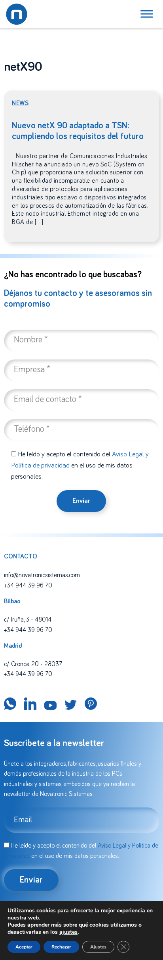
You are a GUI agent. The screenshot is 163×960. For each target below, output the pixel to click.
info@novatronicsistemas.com (42, 575)
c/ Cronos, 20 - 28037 (33, 664)
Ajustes (98, 947)
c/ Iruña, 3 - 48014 (27, 619)
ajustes (68, 932)
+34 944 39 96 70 (28, 585)
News (20, 103)
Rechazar (61, 947)
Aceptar (23, 947)
